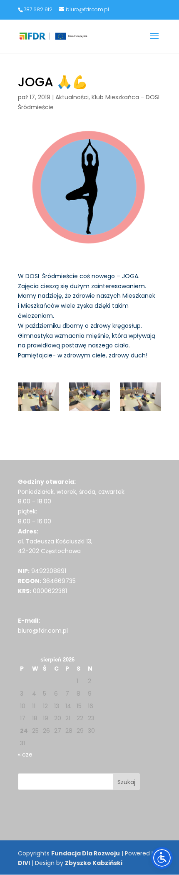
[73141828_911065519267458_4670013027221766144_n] (38, 396)
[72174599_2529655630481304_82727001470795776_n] (140, 396)
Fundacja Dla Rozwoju (85, 853)
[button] (154, 41)
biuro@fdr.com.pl (43, 630)
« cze (25, 754)
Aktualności (72, 97)
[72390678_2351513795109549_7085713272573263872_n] (89, 396)
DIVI (24, 863)
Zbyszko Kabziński (93, 863)
